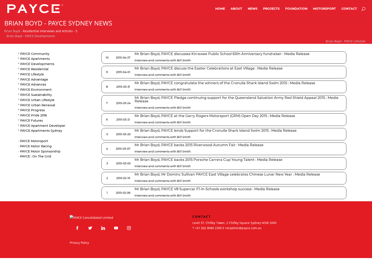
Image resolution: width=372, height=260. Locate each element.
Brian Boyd (12, 31)
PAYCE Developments (37, 64)
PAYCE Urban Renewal (37, 105)
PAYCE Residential (34, 69)
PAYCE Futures (31, 120)
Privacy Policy (79, 243)
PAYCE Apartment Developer (42, 126)
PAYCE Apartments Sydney (41, 131)
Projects (271, 9)
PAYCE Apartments (35, 59)
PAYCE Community (35, 54)
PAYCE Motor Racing (36, 146)
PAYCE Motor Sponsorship (40, 151)
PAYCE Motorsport (34, 141)
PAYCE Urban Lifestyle (37, 100)
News (252, 9)
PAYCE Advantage (34, 79)
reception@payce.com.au (243, 228)
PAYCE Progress (32, 110)
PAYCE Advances (33, 84)
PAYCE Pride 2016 (33, 115)
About (236, 9)
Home (220, 9)
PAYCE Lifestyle (32, 74)
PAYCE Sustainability (36, 95)
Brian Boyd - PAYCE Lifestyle (346, 41)
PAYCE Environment (36, 90)
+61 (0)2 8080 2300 (208, 228)
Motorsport (324, 9)
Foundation (296, 9)
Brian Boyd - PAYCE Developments (30, 36)
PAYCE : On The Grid (35, 156)
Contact (349, 9)
